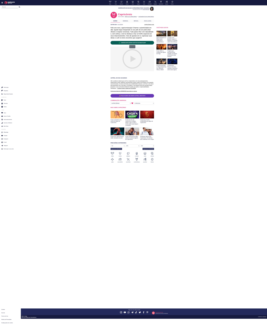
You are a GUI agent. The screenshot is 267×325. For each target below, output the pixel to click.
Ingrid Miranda (146, 9)
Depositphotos (33, 317)
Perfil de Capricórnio (131, 16)
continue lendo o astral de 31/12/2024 (126, 88)
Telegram (6, 145)
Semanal (125, 21)
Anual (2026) (147, 21)
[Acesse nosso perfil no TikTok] (136, 312)
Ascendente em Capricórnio (146, 16)
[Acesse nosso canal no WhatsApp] (128, 312)
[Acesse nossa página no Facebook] (143, 312)
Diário (115, 21)
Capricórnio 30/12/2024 (116, 148)
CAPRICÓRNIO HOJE (149, 24)
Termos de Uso (4, 316)
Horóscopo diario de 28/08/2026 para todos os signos (124, 91)
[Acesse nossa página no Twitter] (140, 312)
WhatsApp (6, 132)
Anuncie (3, 312)
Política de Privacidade (6, 319)
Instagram (6, 138)
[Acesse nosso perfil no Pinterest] (147, 312)
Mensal (136, 21)
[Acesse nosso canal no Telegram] (132, 312)
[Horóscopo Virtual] (9, 3)
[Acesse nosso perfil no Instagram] (121, 312)
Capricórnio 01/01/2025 (148, 148)
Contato (3, 309)
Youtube (5, 135)
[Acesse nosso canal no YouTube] (125, 312)
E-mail (5, 142)
